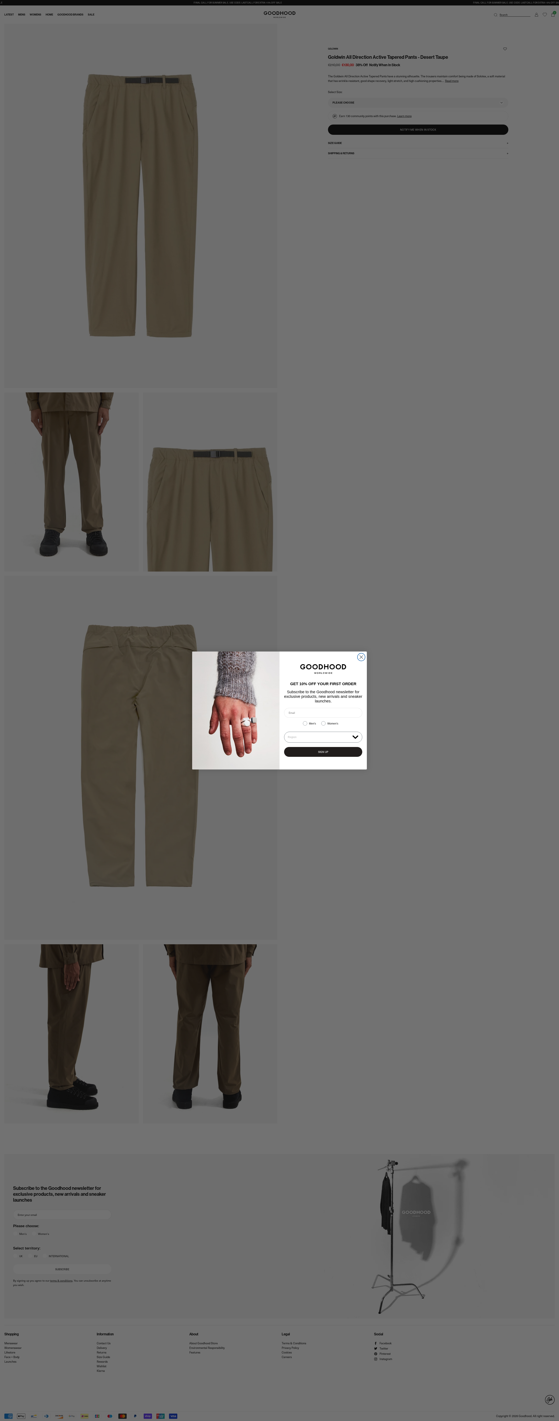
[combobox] (319, 737)
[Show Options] (355, 737)
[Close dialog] (361, 657)
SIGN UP (323, 752)
